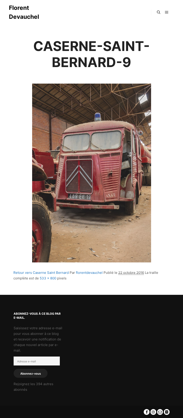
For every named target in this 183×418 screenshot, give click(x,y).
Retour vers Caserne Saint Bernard (41, 272)
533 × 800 (48, 278)
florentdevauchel (89, 272)
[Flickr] (167, 412)
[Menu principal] (167, 12)
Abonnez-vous (30, 373)
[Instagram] (153, 412)
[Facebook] (147, 412)
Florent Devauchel (24, 12)
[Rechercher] (159, 12)
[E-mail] (160, 412)
